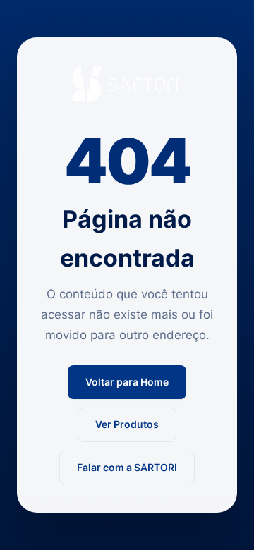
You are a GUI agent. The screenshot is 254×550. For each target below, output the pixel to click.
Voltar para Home (127, 382)
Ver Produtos (127, 424)
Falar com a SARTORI (127, 467)
